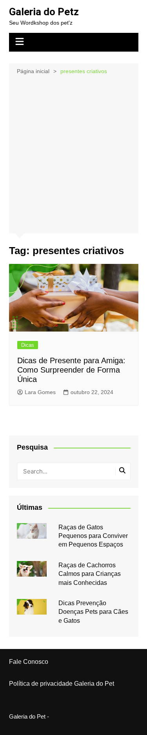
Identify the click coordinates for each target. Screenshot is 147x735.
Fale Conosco (28, 661)
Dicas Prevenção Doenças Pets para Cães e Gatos (93, 612)
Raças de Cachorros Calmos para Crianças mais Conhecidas (89, 574)
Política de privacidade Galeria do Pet (61, 683)
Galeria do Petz (44, 12)
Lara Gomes (40, 392)
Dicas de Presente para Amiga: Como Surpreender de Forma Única (71, 370)
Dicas (27, 345)
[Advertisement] (73, 153)
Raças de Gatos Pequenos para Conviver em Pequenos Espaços (93, 536)
